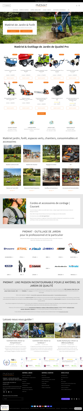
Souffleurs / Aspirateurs (26, 375)
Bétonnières (44, 375)
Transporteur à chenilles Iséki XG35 (10, 71)
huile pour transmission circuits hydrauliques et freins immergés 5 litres (72, 99)
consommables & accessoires (61, 295)
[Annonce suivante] (80, 1)
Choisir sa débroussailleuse (66, 389)
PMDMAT (10, 408)
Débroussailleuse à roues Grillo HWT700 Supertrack (10, 99)
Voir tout (11, 167)
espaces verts (39, 295)
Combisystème (25, 385)
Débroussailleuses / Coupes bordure (29, 377)
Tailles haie (24, 391)
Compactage (44, 383)
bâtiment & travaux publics (48, 295)
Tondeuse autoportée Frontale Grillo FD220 (41, 71)
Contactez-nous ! (64, 375)
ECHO (60, 257)
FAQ (62, 379)
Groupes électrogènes (46, 377)
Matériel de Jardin (26, 31)
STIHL (21, 257)
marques (30, 290)
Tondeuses (24, 381)
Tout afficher (41, 113)
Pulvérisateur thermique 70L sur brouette (57, 71)
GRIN (8, 274)
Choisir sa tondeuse (64, 387)
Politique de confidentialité (25, 408)
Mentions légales (42, 408)
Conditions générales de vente (50, 408)
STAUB (34, 257)
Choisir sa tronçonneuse (65, 385)
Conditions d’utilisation (72, 408)
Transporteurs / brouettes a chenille (48, 379)
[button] (7, 5)
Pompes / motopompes (46, 387)
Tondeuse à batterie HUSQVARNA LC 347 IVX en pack (26, 99)
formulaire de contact (63, 311)
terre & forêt (33, 295)
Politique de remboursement (34, 408)
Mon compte (63, 381)
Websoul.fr (18, 408)
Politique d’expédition (64, 408)
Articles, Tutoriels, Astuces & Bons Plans (68, 383)
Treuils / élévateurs (45, 381)
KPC (21, 274)
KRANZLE (73, 274)
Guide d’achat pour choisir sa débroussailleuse (67, 342)
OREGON (60, 274)
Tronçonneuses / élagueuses (27, 389)
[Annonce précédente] (3, 1)
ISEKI (47, 257)
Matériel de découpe (45, 385)
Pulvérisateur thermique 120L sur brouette (73, 71)
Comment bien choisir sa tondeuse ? (41, 342)
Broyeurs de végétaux (26, 383)
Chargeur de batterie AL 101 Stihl (57, 99)
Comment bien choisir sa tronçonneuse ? (15, 342)
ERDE (47, 268)
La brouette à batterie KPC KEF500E (26, 71)
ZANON (34, 274)
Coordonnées (58, 408)
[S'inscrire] (22, 399)
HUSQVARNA (8, 257)
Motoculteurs (13, 31)
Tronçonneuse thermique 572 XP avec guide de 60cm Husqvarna (41, 99)
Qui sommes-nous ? (64, 377)
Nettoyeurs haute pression (27, 387)
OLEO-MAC (73, 257)
